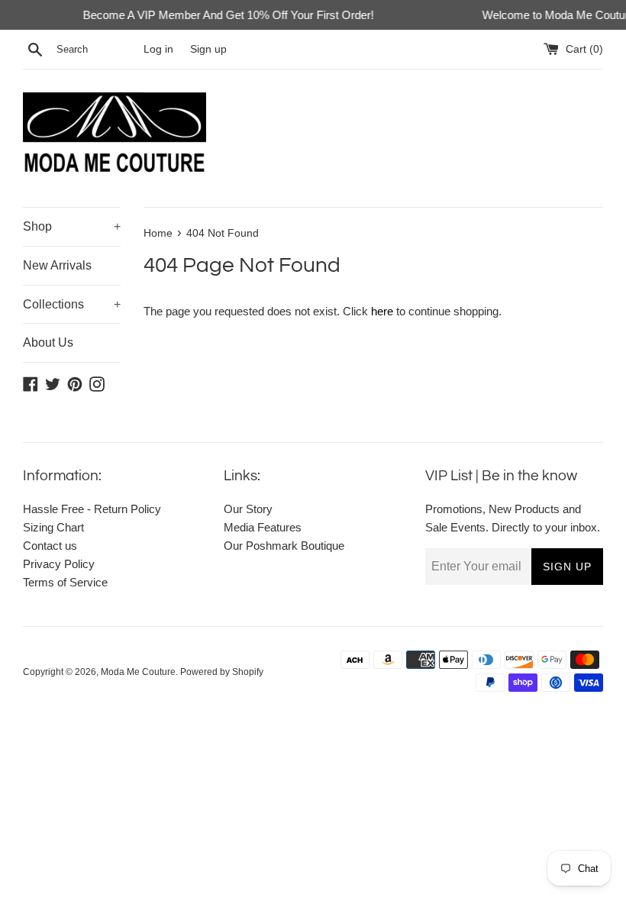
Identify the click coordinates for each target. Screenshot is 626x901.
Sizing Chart (53, 527)
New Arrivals (57, 265)
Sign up (208, 49)
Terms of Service (65, 582)
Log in (158, 49)
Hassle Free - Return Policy (92, 508)
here (382, 311)
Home (158, 233)
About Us (48, 342)
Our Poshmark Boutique (284, 545)
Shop (72, 226)
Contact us (50, 545)
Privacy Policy (59, 563)
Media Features (263, 527)
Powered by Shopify (221, 672)
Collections (72, 304)
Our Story (248, 508)
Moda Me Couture (138, 672)
